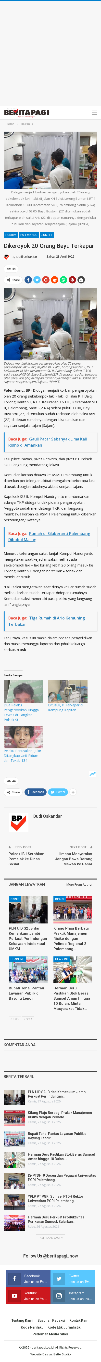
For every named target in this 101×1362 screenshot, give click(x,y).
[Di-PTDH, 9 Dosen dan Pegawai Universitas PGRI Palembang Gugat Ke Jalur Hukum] (14, 1181)
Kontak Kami (79, 1320)
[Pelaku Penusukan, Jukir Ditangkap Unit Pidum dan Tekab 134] (23, 737)
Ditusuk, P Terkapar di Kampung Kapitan (65, 707)
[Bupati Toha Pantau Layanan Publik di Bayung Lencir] (28, 970)
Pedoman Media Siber (50, 1334)
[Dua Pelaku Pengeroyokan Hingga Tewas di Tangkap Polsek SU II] (23, 691)
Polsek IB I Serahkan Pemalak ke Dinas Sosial (26, 859)
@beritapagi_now (60, 1255)
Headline (17, 959)
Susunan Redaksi (51, 1320)
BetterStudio (62, 1354)
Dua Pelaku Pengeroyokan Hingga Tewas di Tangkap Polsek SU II (21, 712)
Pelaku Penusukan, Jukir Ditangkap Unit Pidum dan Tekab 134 (22, 755)
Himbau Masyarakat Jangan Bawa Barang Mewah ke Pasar (73, 859)
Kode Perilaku (32, 1327)
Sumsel (46, 235)
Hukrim (10, 235)
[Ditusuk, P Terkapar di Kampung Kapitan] (68, 691)
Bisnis (15, 899)
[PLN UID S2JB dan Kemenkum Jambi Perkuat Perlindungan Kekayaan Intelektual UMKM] (28, 909)
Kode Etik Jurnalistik (64, 1327)
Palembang (28, 235)
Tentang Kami (22, 1320)
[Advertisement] (50, 53)
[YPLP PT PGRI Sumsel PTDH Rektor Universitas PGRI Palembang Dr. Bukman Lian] (14, 1202)
